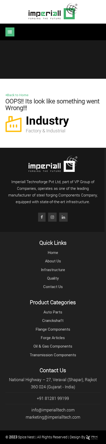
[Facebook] (42, 217)
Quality (53, 278)
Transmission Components (53, 355)
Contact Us (53, 286)
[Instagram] (52, 217)
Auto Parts (52, 312)
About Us (53, 261)
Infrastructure (53, 270)
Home (53, 252)
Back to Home (17, 95)
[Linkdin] (63, 217)
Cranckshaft (53, 320)
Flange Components (53, 329)
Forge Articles (53, 338)
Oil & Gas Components (52, 346)
